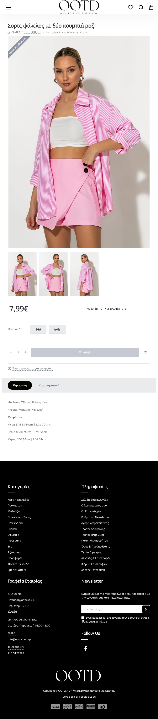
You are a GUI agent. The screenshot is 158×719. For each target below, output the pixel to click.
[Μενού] (8, 7)
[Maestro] (79, 706)
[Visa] (55, 707)
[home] (14, 32)
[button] (10, 274)
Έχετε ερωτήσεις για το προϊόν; (32, 368)
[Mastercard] (67, 706)
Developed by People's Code (79, 696)
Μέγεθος (13, 329)
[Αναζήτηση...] (141, 7)
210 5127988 (16, 653)
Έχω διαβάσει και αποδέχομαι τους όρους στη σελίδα (115, 619)
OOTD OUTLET (32, 32)
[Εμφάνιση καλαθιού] (151, 7)
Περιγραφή (20, 385)
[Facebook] (86, 648)
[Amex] (91, 706)
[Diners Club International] (102, 706)
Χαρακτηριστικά (49, 385)
